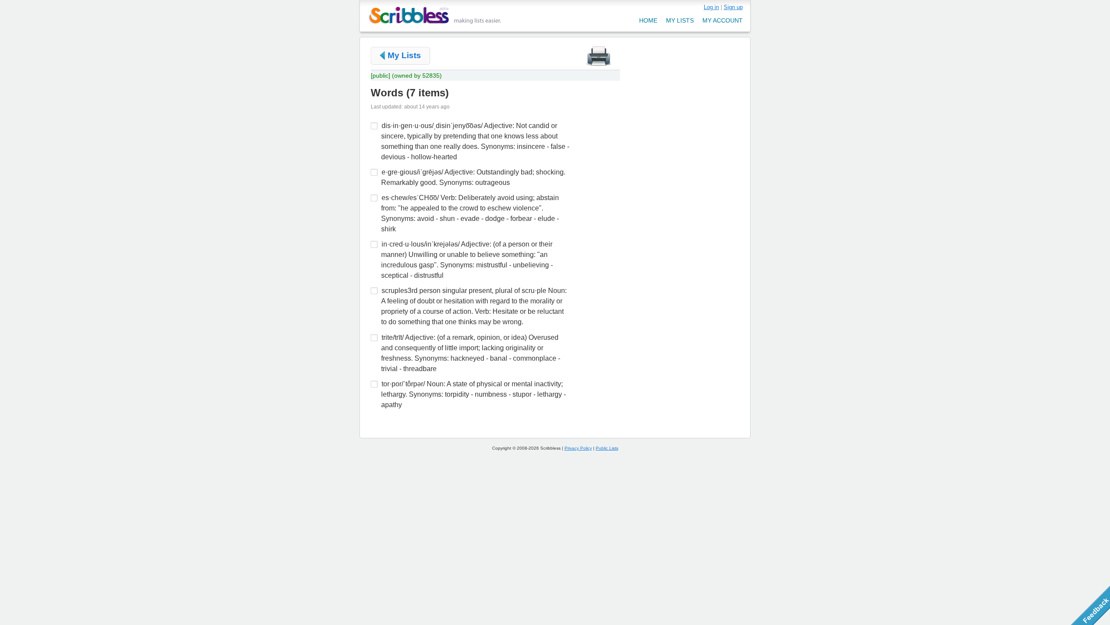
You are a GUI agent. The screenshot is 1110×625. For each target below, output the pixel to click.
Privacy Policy (578, 448)
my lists (680, 20)
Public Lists (607, 448)
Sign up (733, 7)
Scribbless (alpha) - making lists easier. (435, 15)
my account (722, 20)
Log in (711, 7)
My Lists (404, 55)
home (648, 20)
